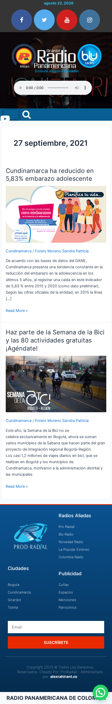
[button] (100, 692)
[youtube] (67, 19)
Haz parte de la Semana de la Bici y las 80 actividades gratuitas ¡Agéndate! (55, 340)
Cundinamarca (19, 251)
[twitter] (44, 19)
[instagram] (89, 19)
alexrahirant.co (63, 676)
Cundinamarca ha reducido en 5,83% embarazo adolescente (50, 175)
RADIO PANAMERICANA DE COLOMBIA (56, 698)
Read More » (17, 310)
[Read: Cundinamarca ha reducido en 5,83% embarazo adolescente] (56, 214)
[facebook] (21, 19)
